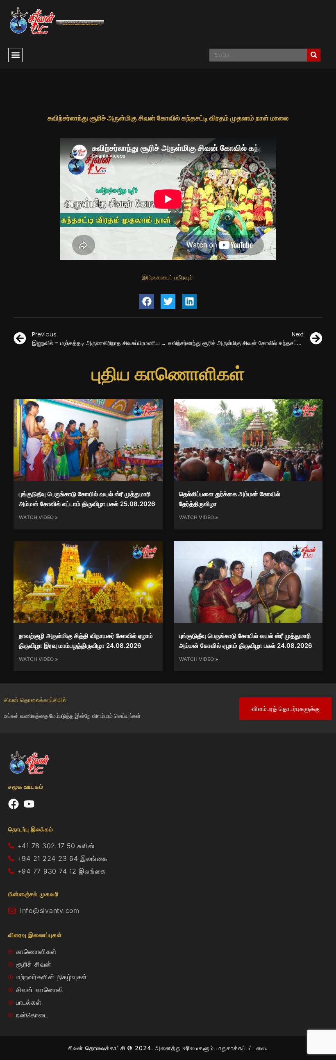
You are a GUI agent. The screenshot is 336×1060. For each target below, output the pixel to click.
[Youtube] (29, 804)
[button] (15, 55)
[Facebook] (13, 804)
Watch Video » (38, 517)
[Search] (313, 55)
